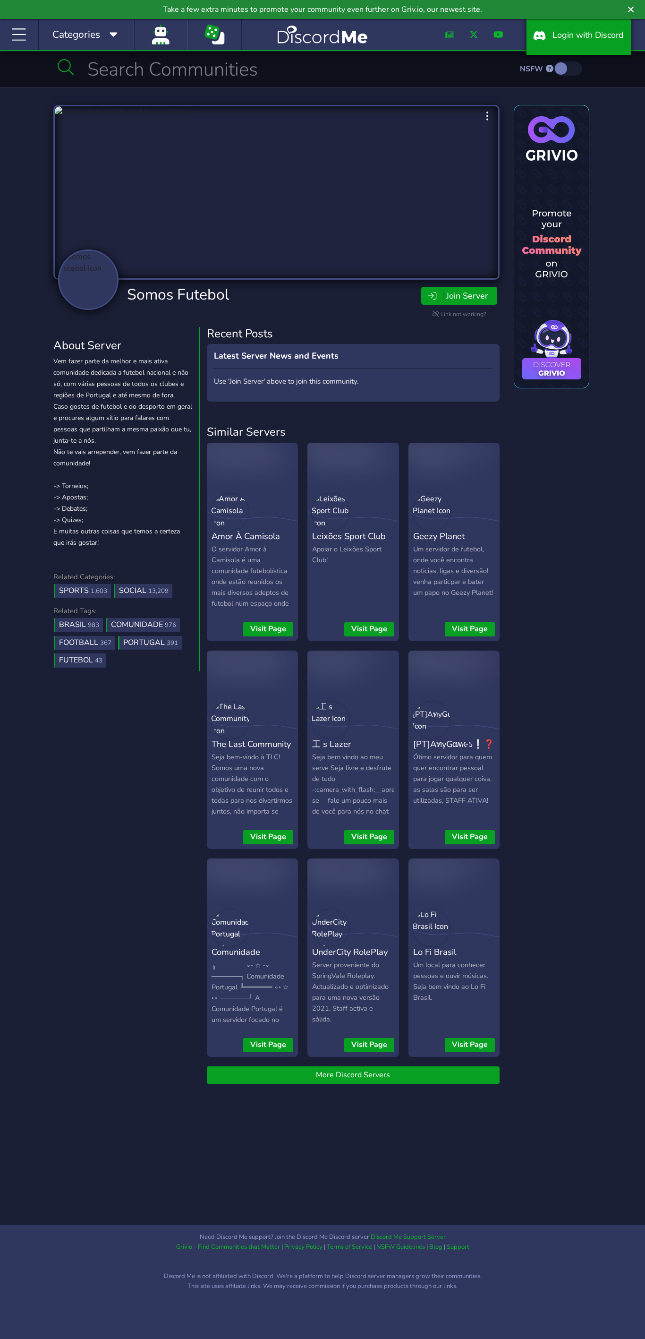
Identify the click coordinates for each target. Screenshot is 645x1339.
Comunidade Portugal (236, 958)
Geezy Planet (439, 536)
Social (144, 590)
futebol (80, 660)
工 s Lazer (331, 744)
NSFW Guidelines (400, 1247)
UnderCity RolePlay (350, 952)
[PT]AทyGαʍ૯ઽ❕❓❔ (459, 744)
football (85, 642)
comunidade (143, 624)
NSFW (532, 69)
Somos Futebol (178, 294)
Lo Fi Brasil (434, 952)
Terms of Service (349, 1247)
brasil (79, 624)
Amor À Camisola (246, 536)
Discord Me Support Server (408, 1237)
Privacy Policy (303, 1247)
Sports (83, 590)
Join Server (467, 295)
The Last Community (251, 744)
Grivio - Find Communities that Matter (228, 1247)
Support (458, 1247)
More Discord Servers (353, 1075)
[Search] (65, 67)
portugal (150, 642)
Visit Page (268, 629)
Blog (435, 1247)
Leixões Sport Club (349, 536)
